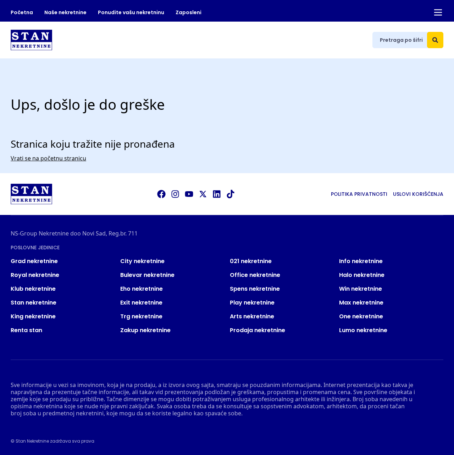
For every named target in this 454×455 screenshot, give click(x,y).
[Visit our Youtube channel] (189, 194)
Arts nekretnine (252, 316)
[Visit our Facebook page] (161, 194)
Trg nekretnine (141, 316)
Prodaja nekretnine (257, 330)
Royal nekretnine (35, 275)
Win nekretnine (360, 289)
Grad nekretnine (34, 261)
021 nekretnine (251, 261)
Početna (22, 12)
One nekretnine (361, 316)
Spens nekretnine (255, 289)
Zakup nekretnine (145, 330)
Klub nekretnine (33, 289)
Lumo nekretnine (363, 330)
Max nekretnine (361, 302)
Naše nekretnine (65, 12)
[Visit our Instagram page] (175, 194)
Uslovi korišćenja (418, 194)
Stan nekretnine (33, 302)
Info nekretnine (361, 261)
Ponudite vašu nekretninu (131, 12)
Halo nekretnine (361, 275)
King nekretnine (33, 316)
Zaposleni (188, 12)
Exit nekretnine (141, 302)
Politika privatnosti (359, 194)
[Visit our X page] (203, 194)
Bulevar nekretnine (147, 275)
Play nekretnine (252, 302)
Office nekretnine (255, 275)
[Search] (435, 40)
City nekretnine (142, 261)
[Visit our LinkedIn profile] (216, 194)
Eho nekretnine (141, 289)
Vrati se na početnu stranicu (48, 158)
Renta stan (26, 330)
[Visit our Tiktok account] (230, 194)
